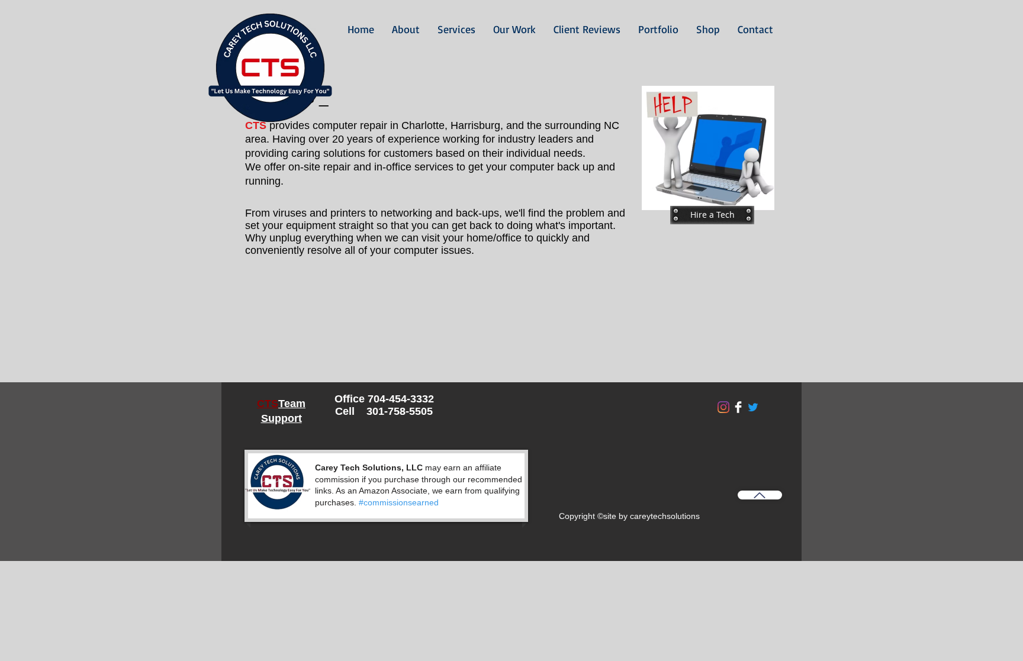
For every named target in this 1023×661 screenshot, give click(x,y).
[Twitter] (753, 407)
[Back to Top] (760, 495)
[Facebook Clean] (738, 407)
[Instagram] (723, 407)
